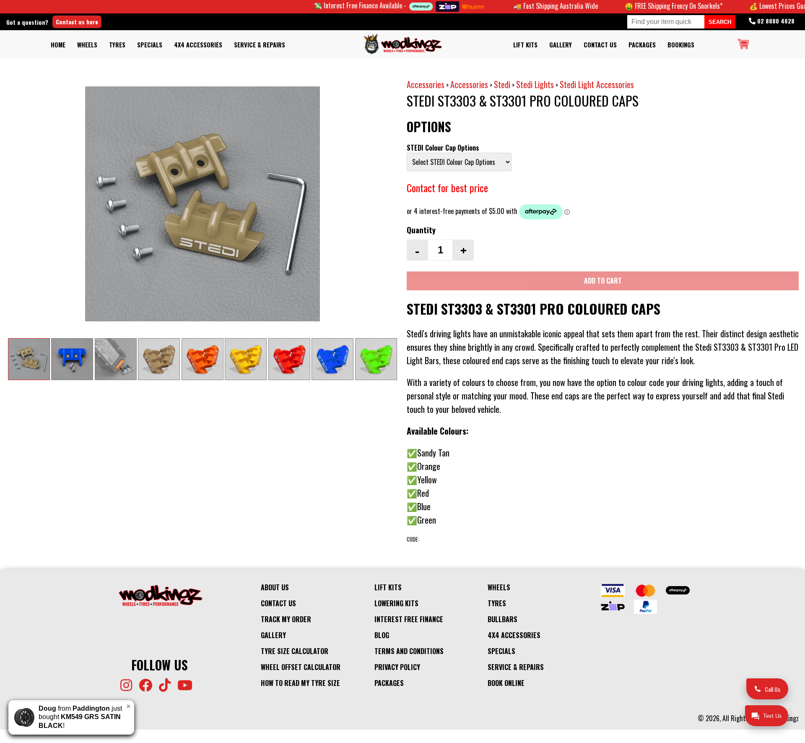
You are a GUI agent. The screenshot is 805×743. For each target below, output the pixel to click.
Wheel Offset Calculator (300, 667)
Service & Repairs (259, 44)
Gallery (560, 44)
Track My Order (286, 619)
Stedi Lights (535, 84)
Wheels (87, 44)
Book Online (506, 683)
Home (58, 44)
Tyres (117, 44)
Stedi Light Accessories (597, 84)
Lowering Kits (396, 603)
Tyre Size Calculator (294, 651)
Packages (642, 44)
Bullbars (502, 619)
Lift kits (525, 44)
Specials (149, 44)
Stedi (502, 84)
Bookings (680, 44)
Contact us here (77, 21)
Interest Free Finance (408, 619)
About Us (275, 587)
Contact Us (600, 44)
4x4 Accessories (198, 44)
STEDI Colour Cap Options (443, 148)
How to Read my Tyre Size (300, 683)
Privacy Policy (397, 667)
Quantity (421, 229)
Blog (381, 635)
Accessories (425, 84)
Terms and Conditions (409, 651)
